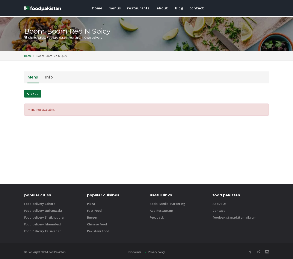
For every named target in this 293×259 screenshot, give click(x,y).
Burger (92, 217)
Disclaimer (134, 252)
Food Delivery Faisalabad (42, 231)
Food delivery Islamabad (42, 224)
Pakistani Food (98, 231)
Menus (115, 8)
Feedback (157, 217)
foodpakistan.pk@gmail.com (234, 217)
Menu (32, 77)
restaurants (138, 8)
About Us (219, 204)
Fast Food (94, 211)
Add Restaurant (162, 211)
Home (97, 8)
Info (49, 77)
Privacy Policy (156, 252)
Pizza (91, 204)
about (162, 8)
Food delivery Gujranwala (43, 211)
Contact (196, 8)
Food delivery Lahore (39, 204)
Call (34, 93)
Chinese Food (97, 224)
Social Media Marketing (167, 204)
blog (179, 8)
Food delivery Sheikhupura (44, 217)
